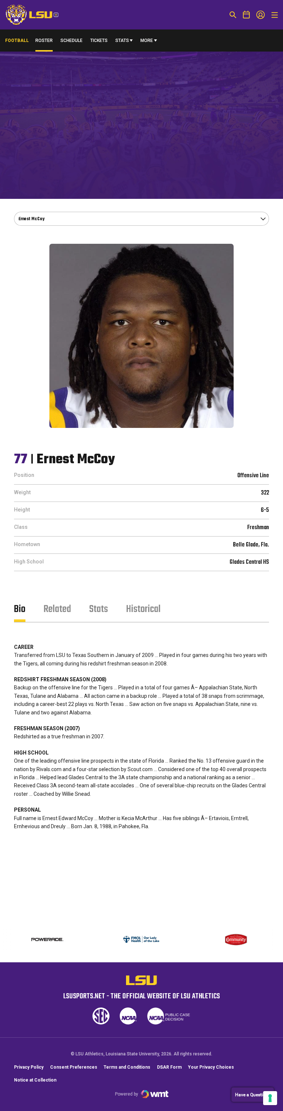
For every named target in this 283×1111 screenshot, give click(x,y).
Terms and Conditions (127, 1067)
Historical (143, 609)
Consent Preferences (73, 1067)
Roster (44, 40)
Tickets (99, 40)
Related (57, 609)
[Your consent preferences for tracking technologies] (270, 1098)
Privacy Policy (28, 1067)
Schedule (71, 40)
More (146, 40)
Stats (122, 40)
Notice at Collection (35, 1080)
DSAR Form (169, 1067)
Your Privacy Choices (211, 1067)
